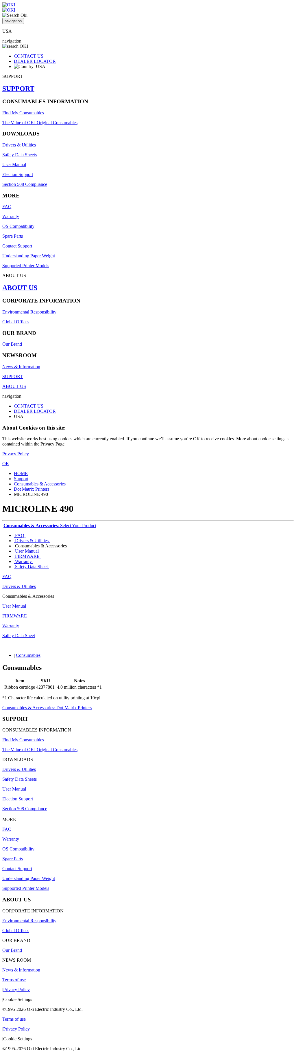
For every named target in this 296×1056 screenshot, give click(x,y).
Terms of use (14, 979)
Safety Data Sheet (31, 566)
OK (5, 463)
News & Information (21, 366)
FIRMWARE (27, 556)
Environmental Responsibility (29, 311)
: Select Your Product (49, 525)
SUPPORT (18, 88)
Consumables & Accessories (40, 483)
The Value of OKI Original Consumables (39, 122)
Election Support (17, 174)
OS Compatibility (18, 226)
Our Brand (12, 344)
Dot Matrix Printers (31, 489)
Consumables (28, 655)
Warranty (10, 216)
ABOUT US (19, 288)
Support (21, 478)
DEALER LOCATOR (35, 61)
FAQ (7, 206)
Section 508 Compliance (24, 184)
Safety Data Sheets (19, 154)
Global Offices (15, 321)
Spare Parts (12, 236)
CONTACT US (28, 56)
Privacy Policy (15, 453)
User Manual (14, 164)
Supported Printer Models (25, 265)
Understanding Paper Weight (28, 255)
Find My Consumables (23, 112)
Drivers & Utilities (19, 144)
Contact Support (17, 245)
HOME (21, 473)
